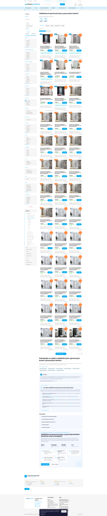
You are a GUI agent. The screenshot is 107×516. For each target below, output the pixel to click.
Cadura (27, 143)
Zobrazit (64, 76)
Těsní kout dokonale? (45, 424)
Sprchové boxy (29, 233)
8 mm (27, 155)
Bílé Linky (27, 88)
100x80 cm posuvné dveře (43, 370)
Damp (27, 91)
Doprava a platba (46, 464)
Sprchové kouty (28, 213)
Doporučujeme (42, 25)
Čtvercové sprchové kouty (30, 216)
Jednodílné (28, 197)
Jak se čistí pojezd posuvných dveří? (48, 419)
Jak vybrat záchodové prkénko (63, 506)
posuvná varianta (49, 394)
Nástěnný (27, 161)
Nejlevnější (47, 25)
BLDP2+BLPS (28, 189)
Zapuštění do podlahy (29, 113)
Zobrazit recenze (33, 476)
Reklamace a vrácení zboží (52, 507)
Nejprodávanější (57, 25)
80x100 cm (29, 219)
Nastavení (42, 514)
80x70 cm (27, 52)
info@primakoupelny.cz (39, 501)
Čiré (27, 90)
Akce (27, 22)
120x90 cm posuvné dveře (60, 370)
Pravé (27, 131)
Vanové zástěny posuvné (51, 368)
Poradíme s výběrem (55, 464)
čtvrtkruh (56, 396)
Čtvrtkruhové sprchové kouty (31, 215)
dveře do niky (51, 397)
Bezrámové (28, 125)
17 (81, 353)
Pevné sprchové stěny (30, 239)
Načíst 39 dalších (60, 353)
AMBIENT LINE (28, 139)
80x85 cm (27, 55)
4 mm (27, 151)
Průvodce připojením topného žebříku (63, 505)
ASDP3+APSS (28, 186)
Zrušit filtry (31, 206)
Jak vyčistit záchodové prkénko (63, 507)
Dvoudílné (28, 198)
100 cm (27, 68)
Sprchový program (28, 255)
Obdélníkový (28, 162)
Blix (27, 140)
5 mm (27, 152)
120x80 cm (29, 222)
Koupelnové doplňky (29, 262)
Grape (27, 94)
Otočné (27, 103)
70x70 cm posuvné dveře (59, 368)
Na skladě (27, 19)
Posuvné (28, 100)
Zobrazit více (27, 489)
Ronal (27, 45)
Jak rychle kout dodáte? (46, 427)
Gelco (27, 41)
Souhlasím (63, 511)
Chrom (27, 79)
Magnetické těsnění (29, 171)
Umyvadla (27, 260)
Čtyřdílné (28, 202)
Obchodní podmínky (51, 501)
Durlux (27, 92)
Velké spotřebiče (28, 264)
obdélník (43, 397)
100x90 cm (29, 221)
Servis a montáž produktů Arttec (64, 502)
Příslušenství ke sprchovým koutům (30, 244)
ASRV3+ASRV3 (28, 187)
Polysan (28, 43)
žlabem (73, 399)
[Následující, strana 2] (79, 354)
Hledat (62, 4)
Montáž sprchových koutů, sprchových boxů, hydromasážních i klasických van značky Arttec (64, 500)
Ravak (27, 44)
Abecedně (62, 25)
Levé (27, 127)
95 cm (27, 67)
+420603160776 (38, 503)
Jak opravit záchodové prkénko (63, 508)
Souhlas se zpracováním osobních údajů (53, 505)
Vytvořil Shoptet (81, 514)
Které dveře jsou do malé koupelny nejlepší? (49, 416)
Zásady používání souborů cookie (52, 504)
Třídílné (27, 201)
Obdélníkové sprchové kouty (31, 218)
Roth (28, 228)
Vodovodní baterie (28, 253)
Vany (27, 247)
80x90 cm (27, 56)
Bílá (27, 76)
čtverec (75, 396)
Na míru (28, 128)
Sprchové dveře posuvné (43, 368)
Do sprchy (28, 119)
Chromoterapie (61, 503)
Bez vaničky (28, 170)
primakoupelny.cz (38, 504)
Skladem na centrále (29, 25)
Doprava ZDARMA (29, 26)
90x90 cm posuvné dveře (76, 368)
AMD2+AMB (28, 185)
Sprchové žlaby (29, 242)
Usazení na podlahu (29, 112)
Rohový (28, 164)
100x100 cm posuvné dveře (51, 370)
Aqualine (27, 40)
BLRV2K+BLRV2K (29, 190)
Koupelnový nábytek (29, 249)
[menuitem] (29, 8)
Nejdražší (52, 25)
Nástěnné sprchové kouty (30, 236)
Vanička (56, 399)
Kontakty (49, 499)
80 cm (27, 64)
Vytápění (27, 251)
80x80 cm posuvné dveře (67, 368)
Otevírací (28, 102)
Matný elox (28, 80)
